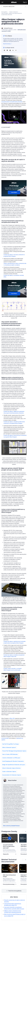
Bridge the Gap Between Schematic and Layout (13, 764)
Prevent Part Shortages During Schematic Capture (14, 750)
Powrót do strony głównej (14, 890)
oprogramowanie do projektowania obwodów (11, 101)
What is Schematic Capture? (9, 747)
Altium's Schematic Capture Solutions (11, 768)
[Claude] (10, 50)
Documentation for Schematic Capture (11, 775)
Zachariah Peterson (8, 28)
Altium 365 (12, 718)
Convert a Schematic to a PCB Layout (11, 757)
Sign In (25, 2)
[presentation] (25, 831)
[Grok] (16, 50)
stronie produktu (5, 738)
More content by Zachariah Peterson (11, 825)
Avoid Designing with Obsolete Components (13, 761)
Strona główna (4, 11)
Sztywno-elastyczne (8, 6)
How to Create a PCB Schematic (10, 754)
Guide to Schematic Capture (9, 771)
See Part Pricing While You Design (10, 744)
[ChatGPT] (4, 50)
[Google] (13, 50)
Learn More (14, 192)
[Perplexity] (7, 50)
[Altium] (14, 2)
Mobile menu (2, 2)
